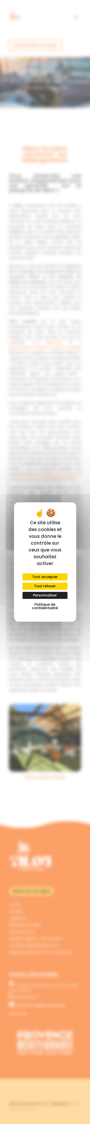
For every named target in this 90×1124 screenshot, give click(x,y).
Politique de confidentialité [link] (45, 606)
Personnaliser (45, 595)
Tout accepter (45, 576)
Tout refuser (45, 586)
